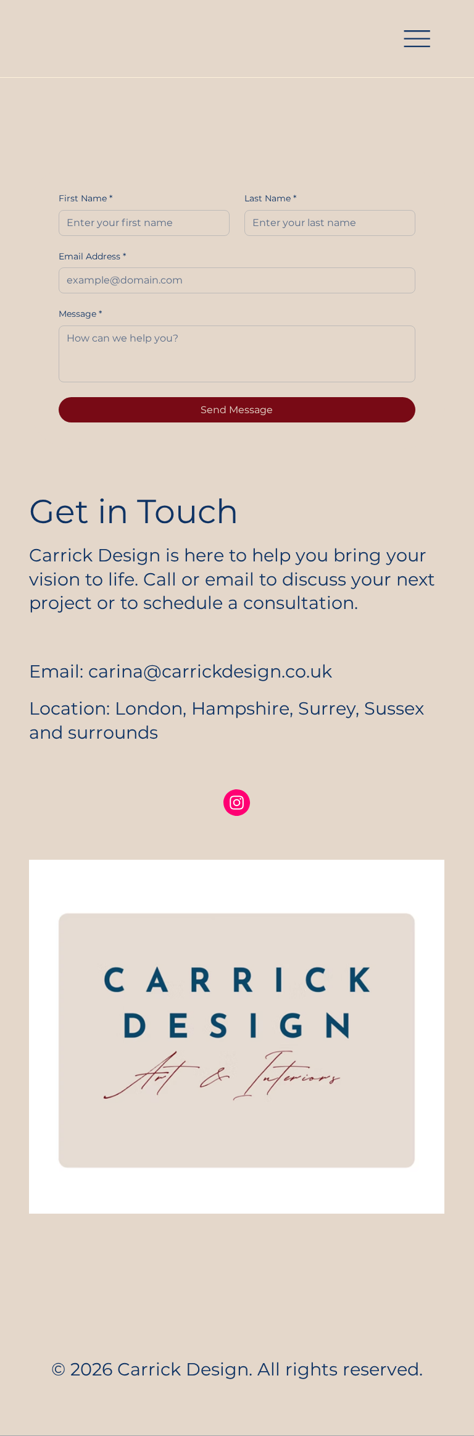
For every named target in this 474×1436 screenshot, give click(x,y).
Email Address (92, 256)
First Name (85, 198)
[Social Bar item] (236, 802)
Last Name (270, 198)
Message (80, 313)
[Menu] (417, 38)
